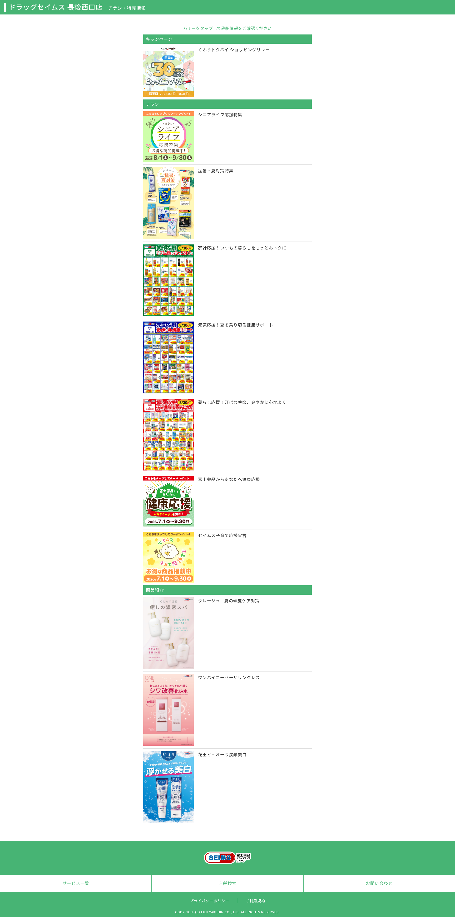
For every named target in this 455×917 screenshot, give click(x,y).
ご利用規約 (255, 900)
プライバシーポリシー (209, 900)
